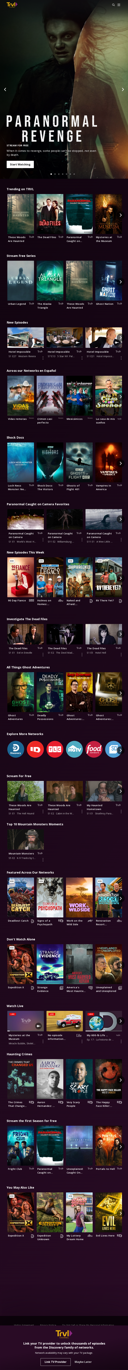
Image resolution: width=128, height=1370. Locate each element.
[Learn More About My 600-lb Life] (121, 1041)
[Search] (112, 5)
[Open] (118, 5)
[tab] (51, 174)
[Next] (123, 89)
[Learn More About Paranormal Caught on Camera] (43, 539)
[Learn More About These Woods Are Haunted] (43, 811)
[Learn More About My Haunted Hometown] (121, 811)
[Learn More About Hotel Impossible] (43, 358)
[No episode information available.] (82, 1041)
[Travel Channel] (12, 5)
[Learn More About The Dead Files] (43, 654)
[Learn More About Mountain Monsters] (43, 859)
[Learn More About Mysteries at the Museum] (43, 1041)
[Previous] (5, 89)
